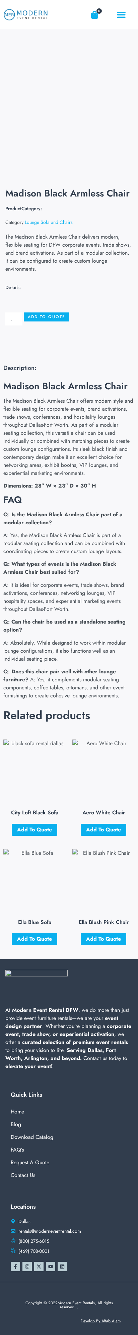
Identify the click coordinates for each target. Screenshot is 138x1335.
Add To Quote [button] (34, 829)
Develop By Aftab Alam (101, 1321)
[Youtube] (50, 1266)
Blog (16, 1124)
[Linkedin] (62, 1266)
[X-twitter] (39, 1266)
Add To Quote (46, 317)
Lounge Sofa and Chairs (49, 222)
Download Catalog (32, 1137)
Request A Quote (30, 1162)
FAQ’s (17, 1150)
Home (17, 1111)
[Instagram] (27, 1266)
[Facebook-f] (15, 1266)
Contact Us (23, 1175)
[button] (121, 15)
